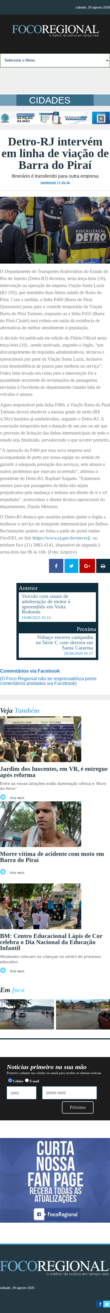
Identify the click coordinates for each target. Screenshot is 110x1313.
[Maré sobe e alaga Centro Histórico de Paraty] (27, 1027)
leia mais (17, 798)
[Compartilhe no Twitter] (71, 566)
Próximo (78, 1107)
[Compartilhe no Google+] (87, 566)
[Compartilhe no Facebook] (56, 566)
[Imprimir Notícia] (103, 566)
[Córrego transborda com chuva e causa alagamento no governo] (83, 1027)
